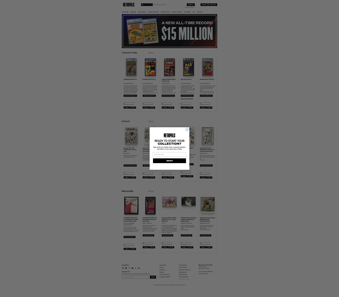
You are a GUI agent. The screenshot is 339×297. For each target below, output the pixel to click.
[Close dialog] (187, 129)
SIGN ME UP (169, 161)
